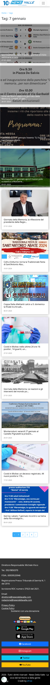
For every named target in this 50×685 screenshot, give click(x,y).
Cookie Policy (8, 608)
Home (4, 13)
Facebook (26, 644)
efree (29, 680)
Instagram (26, 650)
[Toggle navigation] (43, 3)
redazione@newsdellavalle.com (17, 600)
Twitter (26, 657)
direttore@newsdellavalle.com (16, 597)
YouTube (26, 664)
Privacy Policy (8, 605)
